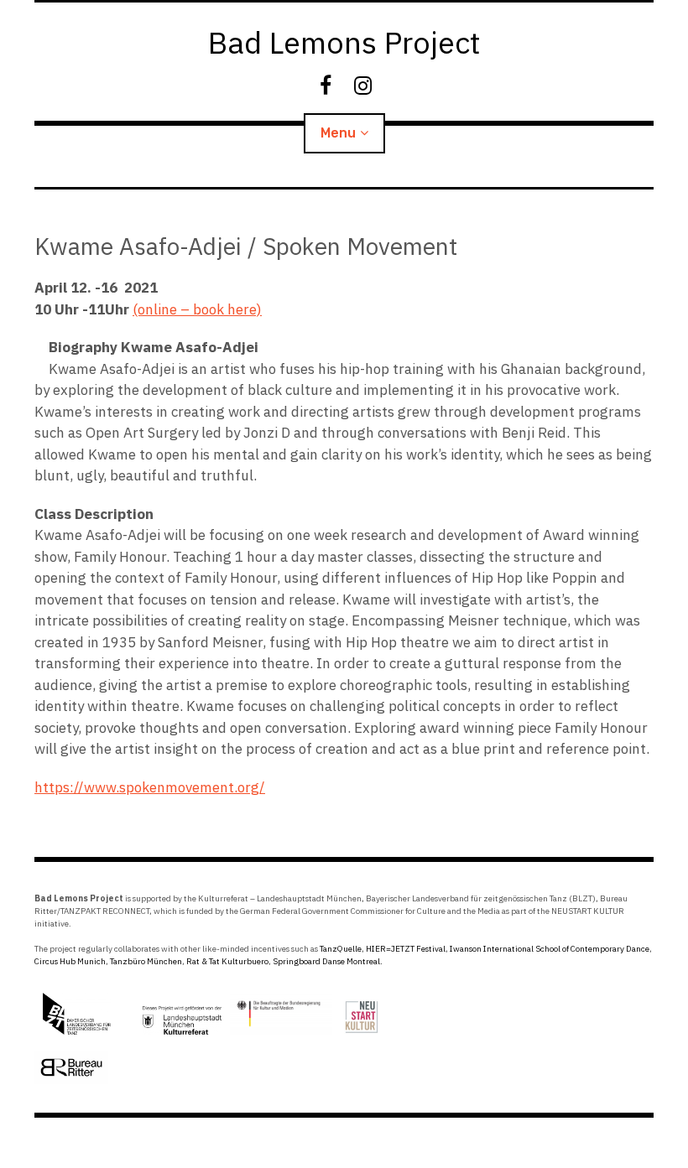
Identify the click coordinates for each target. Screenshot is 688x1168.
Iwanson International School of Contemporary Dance (549, 948)
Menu (338, 133)
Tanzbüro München (146, 961)
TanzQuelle (341, 948)
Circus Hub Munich (70, 961)
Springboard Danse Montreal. (328, 961)
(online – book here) (197, 309)
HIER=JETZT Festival (406, 948)
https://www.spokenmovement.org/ (149, 787)
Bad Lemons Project (344, 42)
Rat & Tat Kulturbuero (227, 961)
